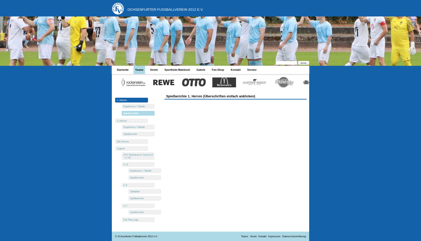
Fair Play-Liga (130, 219)
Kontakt (236, 69)
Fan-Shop (218, 69)
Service (252, 69)
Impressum (274, 236)
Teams (139, 69)
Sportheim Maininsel (177, 69)
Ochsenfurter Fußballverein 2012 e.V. (165, 9)
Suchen (303, 63)
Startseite (123, 69)
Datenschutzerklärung (294, 236)
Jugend (121, 148)
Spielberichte (130, 134)
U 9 (125, 185)
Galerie (201, 69)
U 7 (125, 205)
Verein (154, 69)
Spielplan (135, 191)
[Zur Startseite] (118, 14)
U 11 (125, 164)
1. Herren (122, 100)
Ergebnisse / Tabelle (134, 106)
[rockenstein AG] (122, 82)
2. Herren (122, 120)
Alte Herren (123, 141)
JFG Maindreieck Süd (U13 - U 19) (138, 156)
